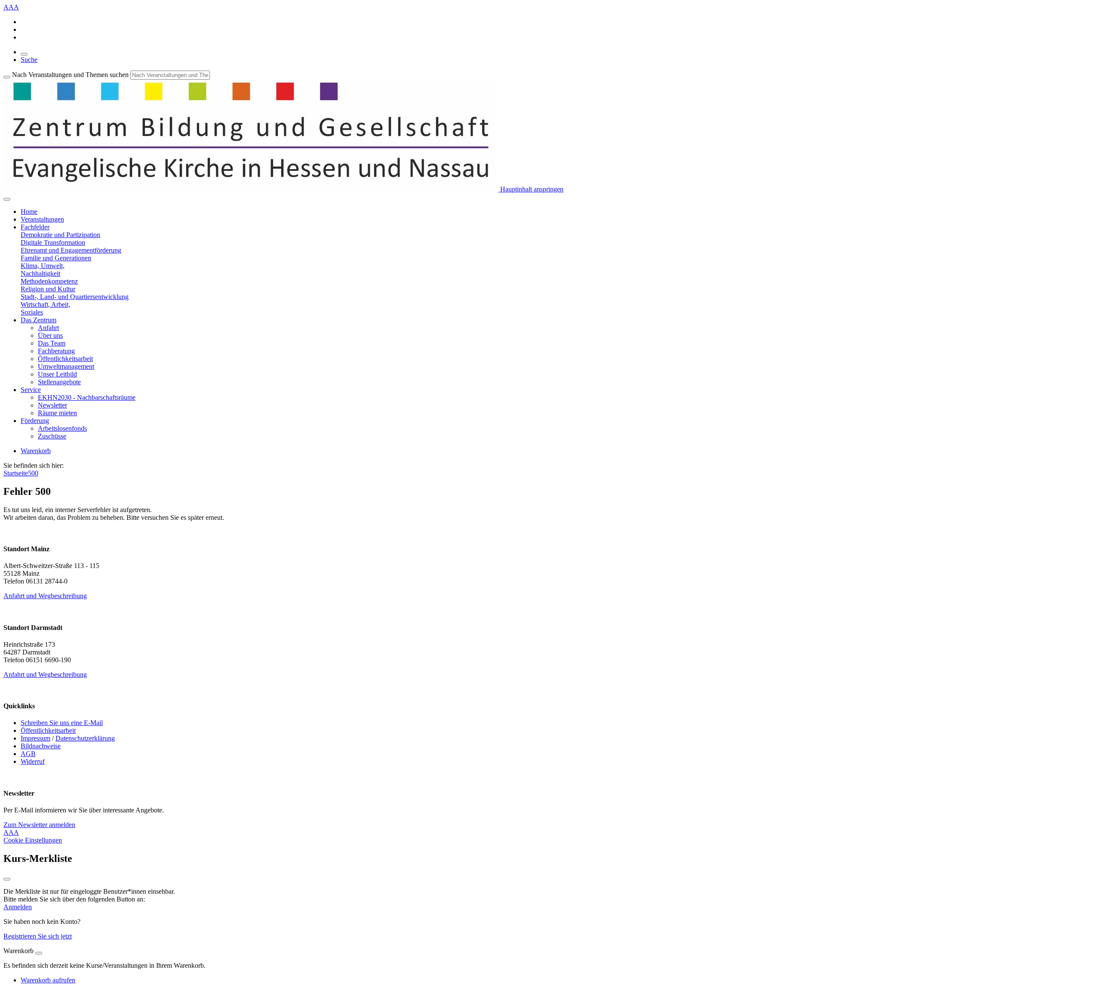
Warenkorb (36, 450)
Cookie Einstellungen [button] (32, 840)
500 (33, 473)
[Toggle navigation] (6, 199)
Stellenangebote (59, 382)
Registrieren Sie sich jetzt (37, 936)
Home (29, 211)
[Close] (38, 953)
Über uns (50, 335)
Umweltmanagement (66, 366)
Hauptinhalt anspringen (530, 189)
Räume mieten (57, 413)
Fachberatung (56, 351)
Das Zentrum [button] (38, 320)
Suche (29, 59)
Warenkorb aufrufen (48, 980)
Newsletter (52, 405)
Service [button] (31, 389)
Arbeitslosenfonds (62, 428)
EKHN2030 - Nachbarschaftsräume (86, 397)
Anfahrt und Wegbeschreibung (45, 595)
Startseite (15, 473)
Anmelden (17, 907)
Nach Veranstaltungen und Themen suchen (70, 74)
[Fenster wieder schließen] (6, 879)
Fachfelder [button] (35, 227)
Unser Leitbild (57, 374)
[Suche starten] (6, 77)
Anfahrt (48, 327)
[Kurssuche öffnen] (24, 54)
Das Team (51, 343)
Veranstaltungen (42, 219)
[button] (60, 234)
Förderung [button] (35, 420)
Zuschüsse (52, 436)
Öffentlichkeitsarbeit (65, 358)
